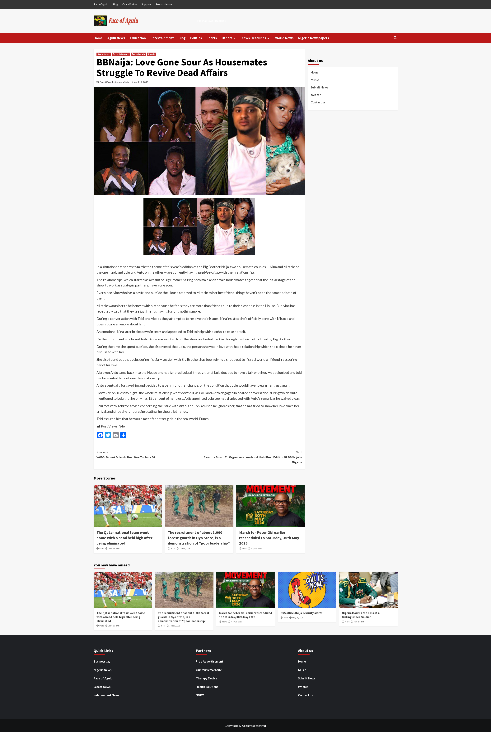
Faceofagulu (101, 4)
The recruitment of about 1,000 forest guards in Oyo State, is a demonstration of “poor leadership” (199, 537)
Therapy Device (206, 678)
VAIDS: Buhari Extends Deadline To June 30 (125, 454)
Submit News (319, 87)
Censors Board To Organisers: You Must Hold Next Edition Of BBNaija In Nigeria (253, 457)
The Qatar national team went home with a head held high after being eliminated (124, 537)
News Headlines (253, 38)
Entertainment (162, 38)
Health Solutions (207, 686)
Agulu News (116, 38)
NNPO (200, 695)
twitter (316, 95)
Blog (115, 4)
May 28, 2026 (256, 548)
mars (101, 548)
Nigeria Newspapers (313, 38)
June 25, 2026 (113, 548)
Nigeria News (102, 670)
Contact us (318, 102)
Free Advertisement (209, 661)
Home (98, 38)
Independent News (106, 695)
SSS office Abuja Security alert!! (301, 613)
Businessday (102, 661)
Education (138, 38)
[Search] (395, 37)
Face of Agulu (103, 678)
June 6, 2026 (185, 548)
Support (146, 4)
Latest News (102, 686)
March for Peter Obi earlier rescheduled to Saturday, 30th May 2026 (269, 537)
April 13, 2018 (141, 82)
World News (284, 38)
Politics (196, 38)
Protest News (164, 4)
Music (315, 80)
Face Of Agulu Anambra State (114, 82)
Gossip (151, 54)
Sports (212, 38)
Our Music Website (209, 670)
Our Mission (129, 4)
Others (227, 38)
